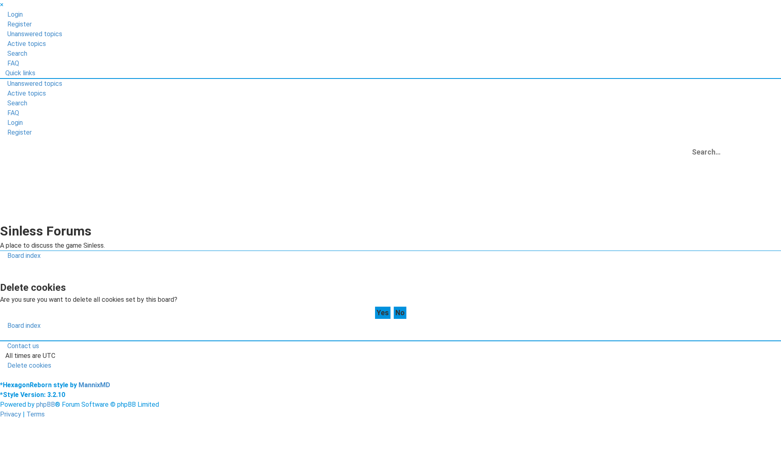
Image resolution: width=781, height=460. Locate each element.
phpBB (45, 404)
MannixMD (94, 385)
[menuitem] (11, 15)
